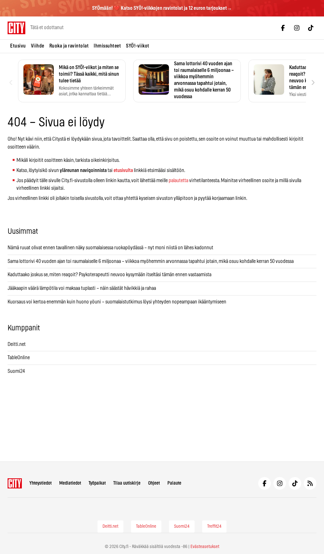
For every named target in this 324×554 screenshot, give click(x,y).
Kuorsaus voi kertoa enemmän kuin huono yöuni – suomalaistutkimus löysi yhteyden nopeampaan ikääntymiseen (117, 301)
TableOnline (19, 357)
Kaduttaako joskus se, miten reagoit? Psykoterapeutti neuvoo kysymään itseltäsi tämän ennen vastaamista (109, 274)
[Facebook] (283, 28)
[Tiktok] (310, 28)
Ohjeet (154, 483)
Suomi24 (16, 371)
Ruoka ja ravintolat (69, 45)
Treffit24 (214, 526)
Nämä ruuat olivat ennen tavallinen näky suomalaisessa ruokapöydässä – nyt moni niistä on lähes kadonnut (110, 247)
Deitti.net (17, 344)
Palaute (174, 483)
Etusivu (18, 45)
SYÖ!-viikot (137, 45)
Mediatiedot (70, 483)
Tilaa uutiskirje (126, 483)
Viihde (37, 45)
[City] (15, 483)
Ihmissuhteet (107, 45)
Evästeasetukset (204, 546)
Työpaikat (97, 483)
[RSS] (310, 483)
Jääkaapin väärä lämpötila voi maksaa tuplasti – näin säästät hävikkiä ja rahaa (82, 288)
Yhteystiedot (40, 483)
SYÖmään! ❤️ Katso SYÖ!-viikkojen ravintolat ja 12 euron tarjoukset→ (162, 8)
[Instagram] (296, 28)
